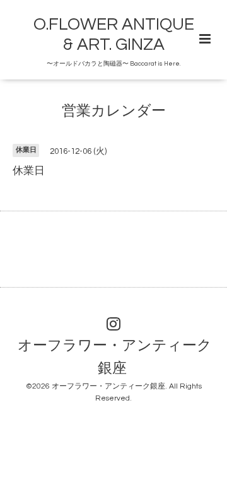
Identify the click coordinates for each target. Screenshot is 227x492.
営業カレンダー (114, 111)
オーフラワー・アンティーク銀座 (115, 357)
